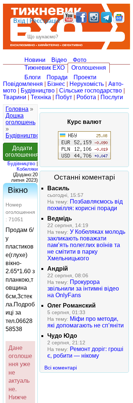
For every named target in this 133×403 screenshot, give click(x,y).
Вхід (19, 21)
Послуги (111, 97)
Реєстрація (45, 21)
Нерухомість (86, 84)
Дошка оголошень (20, 118)
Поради (57, 77)
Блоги (32, 77)
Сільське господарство (90, 90)
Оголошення (88, 68)
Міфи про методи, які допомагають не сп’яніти (85, 322)
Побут (63, 97)
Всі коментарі (60, 368)
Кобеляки (27, 169)
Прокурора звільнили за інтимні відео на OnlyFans (83, 288)
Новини (34, 60)
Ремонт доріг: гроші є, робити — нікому (85, 352)
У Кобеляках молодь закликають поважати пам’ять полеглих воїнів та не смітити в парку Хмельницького (86, 245)
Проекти (85, 77)
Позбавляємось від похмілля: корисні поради (85, 204)
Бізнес (56, 84)
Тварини (14, 97)
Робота (86, 97)
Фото (79, 60)
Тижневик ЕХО (44, 68)
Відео (59, 60)
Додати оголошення (22, 151)
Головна (17, 109)
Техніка (41, 97)
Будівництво (38, 90)
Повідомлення (23, 84)
